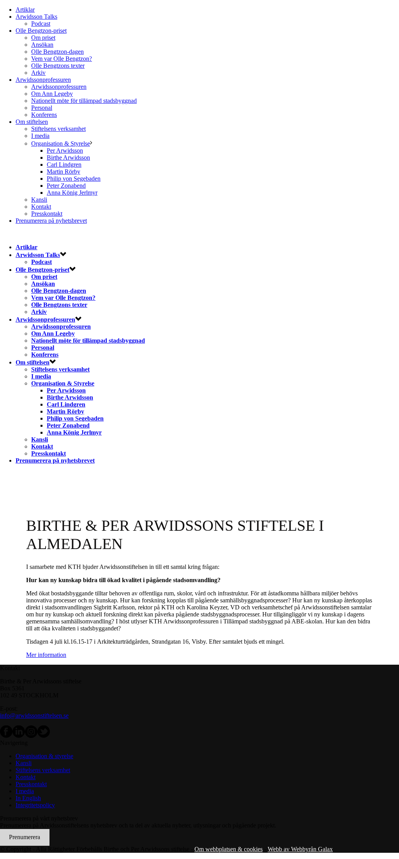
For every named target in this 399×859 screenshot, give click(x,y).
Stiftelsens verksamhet (58, 128)
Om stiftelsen (32, 121)
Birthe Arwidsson (68, 157)
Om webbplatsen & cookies (228, 849)
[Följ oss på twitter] (43, 735)
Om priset (43, 37)
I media (40, 135)
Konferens (44, 114)
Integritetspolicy (35, 805)
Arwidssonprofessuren (43, 79)
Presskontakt (46, 213)
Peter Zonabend (66, 185)
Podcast (40, 23)
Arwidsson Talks (36, 16)
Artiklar (25, 9)
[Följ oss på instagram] (31, 735)
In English (28, 798)
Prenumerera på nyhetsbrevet (51, 220)
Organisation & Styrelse (60, 143)
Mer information (46, 654)
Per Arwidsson (65, 150)
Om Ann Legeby (52, 93)
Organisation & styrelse (44, 756)
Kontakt (41, 206)
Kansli (39, 199)
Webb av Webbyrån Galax (300, 849)
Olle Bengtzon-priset (41, 30)
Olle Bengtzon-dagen (57, 51)
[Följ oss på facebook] (6, 735)
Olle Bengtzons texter (58, 65)
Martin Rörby (63, 171)
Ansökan (42, 44)
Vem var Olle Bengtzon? (61, 58)
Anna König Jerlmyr (72, 192)
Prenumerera (24, 837)
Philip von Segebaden (74, 178)
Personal (41, 107)
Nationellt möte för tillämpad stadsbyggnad (84, 100)
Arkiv (38, 72)
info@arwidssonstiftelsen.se (34, 715)
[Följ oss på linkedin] (18, 735)
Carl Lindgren (64, 164)
